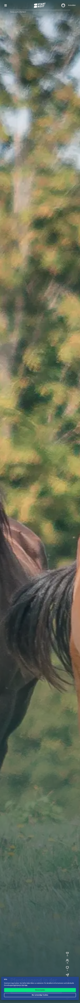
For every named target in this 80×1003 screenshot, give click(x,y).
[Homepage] (40, 5)
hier (26, 985)
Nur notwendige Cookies (40, 995)
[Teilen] (67, 975)
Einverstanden (40, 990)
